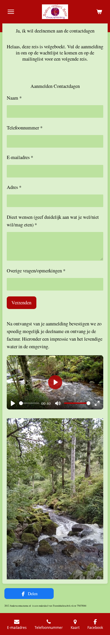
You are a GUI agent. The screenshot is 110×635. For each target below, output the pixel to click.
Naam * (14, 98)
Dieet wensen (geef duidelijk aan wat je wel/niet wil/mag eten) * (53, 221)
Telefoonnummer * (25, 127)
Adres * (14, 187)
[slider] (29, 403)
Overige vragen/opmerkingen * (36, 270)
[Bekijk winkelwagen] (99, 11)
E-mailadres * (20, 157)
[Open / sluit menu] (10, 11)
